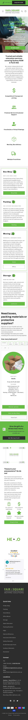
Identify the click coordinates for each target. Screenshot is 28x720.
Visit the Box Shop (14, 413)
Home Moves (6, 613)
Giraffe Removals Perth (9, 644)
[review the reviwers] (6, 566)
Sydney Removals (8, 641)
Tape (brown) (11, 391)
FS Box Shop (6, 605)
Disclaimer (6, 651)
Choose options (13, 407)
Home (14, 262)
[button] (3, 11)
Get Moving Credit (14, 438)
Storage (5, 620)
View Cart (14, 417)
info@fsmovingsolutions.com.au (12, 667)
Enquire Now (14, 522)
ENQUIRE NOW (18, 2)
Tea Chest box (12, 387)
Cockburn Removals (8, 648)
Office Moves (6, 616)
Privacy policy (16, 715)
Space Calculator (8, 623)
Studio (13, 378)
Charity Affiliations (8, 634)
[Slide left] (1, 348)
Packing (14, 225)
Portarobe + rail (12, 389)
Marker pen (13, 395)
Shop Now (14, 193)
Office (14, 266)
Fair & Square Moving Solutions (13, 713)
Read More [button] (8, 577)
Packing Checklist (8, 627)
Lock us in (14, 303)
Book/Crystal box (12, 386)
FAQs (4, 630)
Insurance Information (9, 637)
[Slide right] (8, 348)
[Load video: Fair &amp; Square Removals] (14, 539)
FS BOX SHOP (15, 48)
